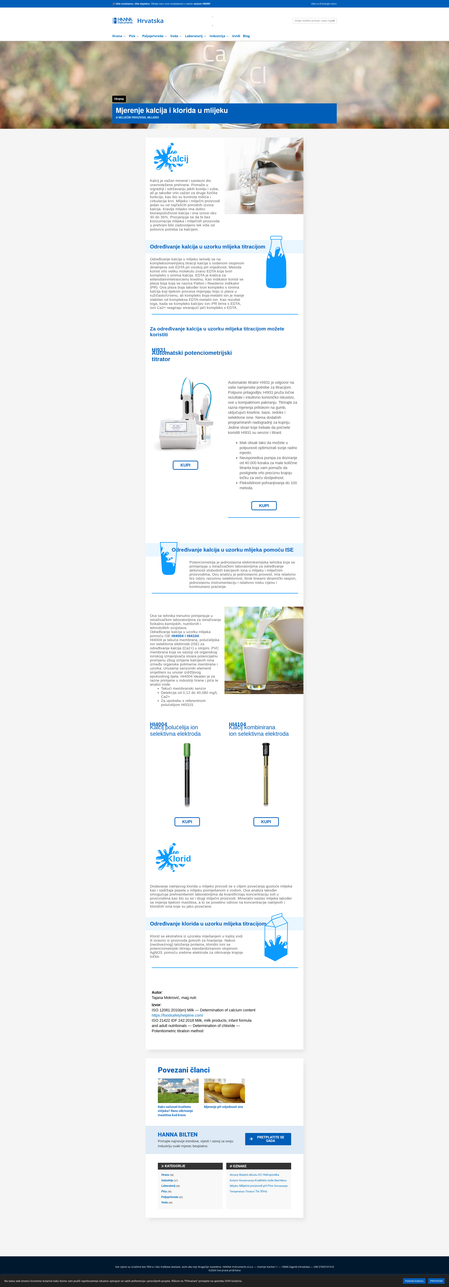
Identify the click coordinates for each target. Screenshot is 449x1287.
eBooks (253, 1174)
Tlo (257, 1191)
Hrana (117, 36)
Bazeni (243, 1174)
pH (265, 1185)
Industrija (217, 36)
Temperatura (237, 1191)
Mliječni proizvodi (132, 117)
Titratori (250, 1191)
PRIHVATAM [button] (436, 1281)
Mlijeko (153, 117)
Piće (132, 36)
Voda (174, 36)
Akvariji (234, 1174)
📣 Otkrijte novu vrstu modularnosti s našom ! (161, 3)
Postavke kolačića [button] (414, 1281)
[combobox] (315, 20)
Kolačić (234, 1180)
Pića (164, 1191)
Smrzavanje (281, 1185)
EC (260, 1174)
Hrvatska (150, 20)
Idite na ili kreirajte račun (324, 3)
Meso (283, 1180)
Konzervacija (246, 1180)
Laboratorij (194, 36)
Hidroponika (271, 1174)
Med (276, 1180)
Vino (263, 1191)
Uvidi (236, 36)
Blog (246, 36)
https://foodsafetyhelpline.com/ (177, 1015)
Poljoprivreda (152, 36)
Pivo (270, 1185)
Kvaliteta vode (264, 1180)
